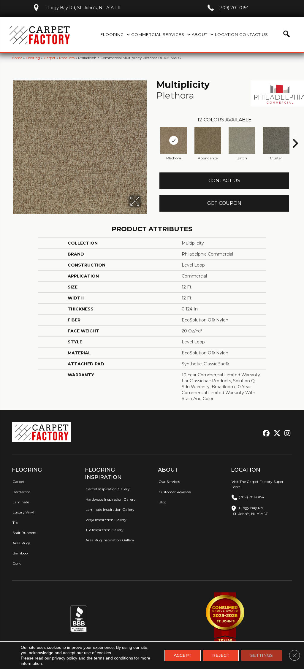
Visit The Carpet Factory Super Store (258, 484)
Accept (182, 655)
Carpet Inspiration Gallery (108, 489)
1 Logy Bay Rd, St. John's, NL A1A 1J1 (83, 7)
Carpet (50, 58)
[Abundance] (208, 140)
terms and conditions (113, 658)
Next (295, 134)
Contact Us (224, 180)
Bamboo (20, 553)
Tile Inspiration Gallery (105, 530)
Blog (163, 502)
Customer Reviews (175, 492)
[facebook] (265, 433)
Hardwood (21, 492)
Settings (261, 655)
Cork (16, 563)
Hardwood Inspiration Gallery (111, 499)
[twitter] (275, 433)
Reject (220, 655)
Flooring (33, 58)
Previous (153, 134)
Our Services (169, 481)
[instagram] (286, 433)
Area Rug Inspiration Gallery (110, 540)
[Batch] (242, 140)
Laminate (20, 502)
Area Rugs (21, 543)
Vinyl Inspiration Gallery (106, 520)
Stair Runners (24, 532)
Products (67, 58)
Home (17, 58)
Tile (15, 522)
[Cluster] (276, 140)
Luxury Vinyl (23, 512)
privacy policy (64, 658)
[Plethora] (174, 140)
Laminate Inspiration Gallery (110, 509)
